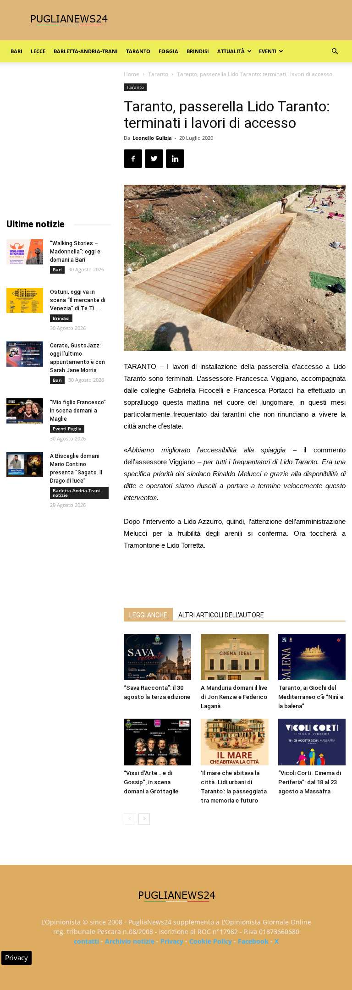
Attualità (231, 51)
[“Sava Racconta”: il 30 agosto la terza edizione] (157, 657)
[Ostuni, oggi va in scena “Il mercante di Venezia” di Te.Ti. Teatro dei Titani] (24, 300)
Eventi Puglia (67, 428)
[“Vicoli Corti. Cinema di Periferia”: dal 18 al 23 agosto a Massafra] (312, 742)
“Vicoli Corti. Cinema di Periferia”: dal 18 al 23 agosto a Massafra (309, 782)
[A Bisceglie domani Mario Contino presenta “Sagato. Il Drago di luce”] (24, 464)
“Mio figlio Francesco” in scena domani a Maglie (78, 410)
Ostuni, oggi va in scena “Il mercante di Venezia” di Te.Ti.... (77, 300)
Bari (16, 51)
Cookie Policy (210, 941)
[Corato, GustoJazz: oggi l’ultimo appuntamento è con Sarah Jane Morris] (24, 354)
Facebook (253, 941)
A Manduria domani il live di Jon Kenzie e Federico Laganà (234, 697)
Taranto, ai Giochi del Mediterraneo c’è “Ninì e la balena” (310, 697)
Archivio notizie (129, 941)
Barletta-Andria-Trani (86, 51)
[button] (335, 51)
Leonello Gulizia (152, 137)
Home (131, 74)
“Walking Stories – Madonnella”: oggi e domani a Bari (75, 251)
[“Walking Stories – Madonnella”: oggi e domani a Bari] (24, 251)
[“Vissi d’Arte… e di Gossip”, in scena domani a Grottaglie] (157, 742)
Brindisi (198, 51)
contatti (86, 941)
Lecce (38, 51)
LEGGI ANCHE (148, 615)
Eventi (267, 51)
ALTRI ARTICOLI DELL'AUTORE (221, 615)
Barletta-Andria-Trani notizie (76, 492)
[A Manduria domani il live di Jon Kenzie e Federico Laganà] (234, 657)
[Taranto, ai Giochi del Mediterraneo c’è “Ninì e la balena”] (312, 657)
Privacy (171, 941)
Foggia (168, 51)
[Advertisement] (234, 577)
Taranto (138, 51)
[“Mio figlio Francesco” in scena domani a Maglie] (24, 411)
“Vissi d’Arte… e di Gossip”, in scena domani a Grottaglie (151, 782)
